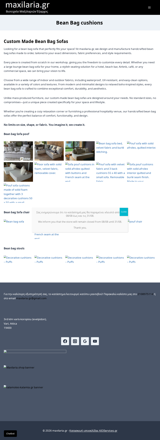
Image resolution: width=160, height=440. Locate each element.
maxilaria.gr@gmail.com (31, 298)
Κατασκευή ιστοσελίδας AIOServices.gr (93, 430)
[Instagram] (75, 341)
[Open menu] (149, 7)
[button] (18, 151)
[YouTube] (95, 341)
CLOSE (124, 211)
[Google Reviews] (85, 341)
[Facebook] (65, 341)
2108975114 (145, 294)
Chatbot (10, 433)
